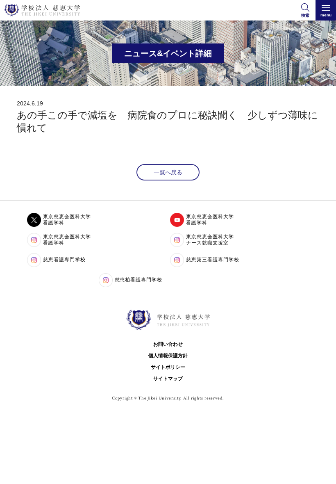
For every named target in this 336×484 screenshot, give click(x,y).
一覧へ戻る (168, 172)
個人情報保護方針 (168, 355)
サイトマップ (168, 378)
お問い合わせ (168, 344)
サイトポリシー (168, 367)
